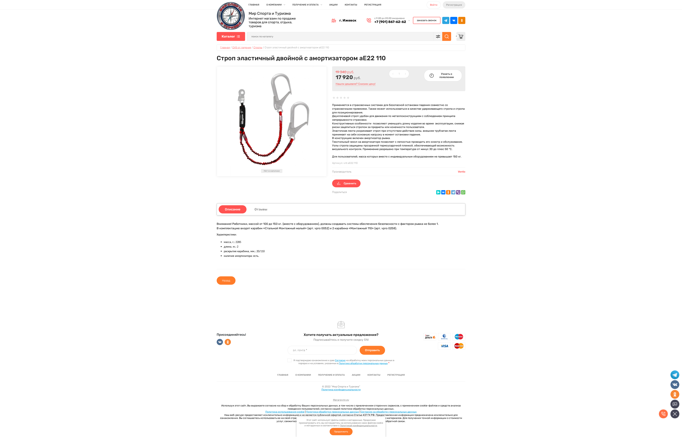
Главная (253, 4)
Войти (433, 4)
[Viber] (458, 192)
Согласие (340, 360)
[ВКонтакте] (443, 192)
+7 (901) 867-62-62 (390, 22)
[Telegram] (453, 192)
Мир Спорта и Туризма (270, 13)
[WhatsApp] (463, 192)
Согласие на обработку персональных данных (389, 411)
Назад (226, 280)
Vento (461, 171)
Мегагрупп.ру (341, 399)
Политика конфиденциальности (341, 389)
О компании (274, 4)
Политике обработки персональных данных (363, 363)
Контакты (351, 4)
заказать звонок (427, 20)
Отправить (372, 350)
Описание (232, 209)
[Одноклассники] (448, 192)
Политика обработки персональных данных (332, 411)
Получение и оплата (305, 4)
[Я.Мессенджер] (438, 192)
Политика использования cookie (284, 411)
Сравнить (350, 183)
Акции (333, 4)
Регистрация (372, 4)
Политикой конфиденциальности (358, 425)
